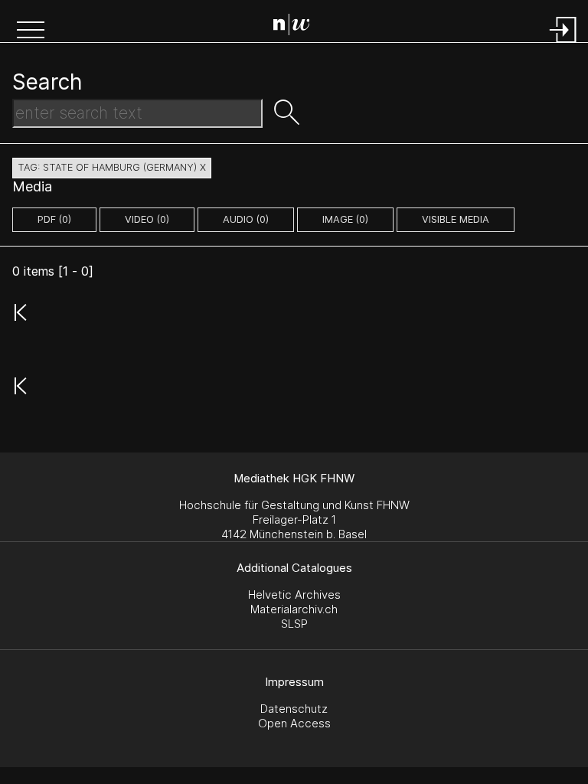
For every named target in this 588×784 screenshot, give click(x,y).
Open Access (294, 723)
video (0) (147, 219)
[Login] (563, 44)
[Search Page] (297, 27)
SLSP (294, 623)
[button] (30, 31)
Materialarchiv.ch (294, 609)
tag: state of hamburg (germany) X (112, 167)
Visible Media (455, 219)
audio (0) (246, 219)
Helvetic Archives (294, 594)
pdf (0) (54, 219)
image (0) (345, 219)
